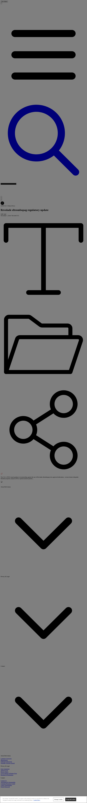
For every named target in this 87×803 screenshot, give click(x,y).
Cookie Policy (36, 800)
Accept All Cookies (70, 799)
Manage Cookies (58, 799)
